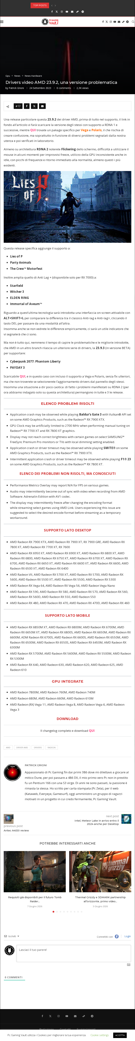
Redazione (46, 1029)
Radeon (52, 747)
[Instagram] (62, 11)
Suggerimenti (86, 1029)
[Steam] (77, 11)
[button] (51, 5)
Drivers (38, 747)
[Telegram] (83, 11)
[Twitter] (57, 11)
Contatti (65, 1029)
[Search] (133, 22)
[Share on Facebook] (27, 106)
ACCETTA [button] (120, 1035)
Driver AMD (22, 747)
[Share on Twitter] (34, 106)
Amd (8, 747)
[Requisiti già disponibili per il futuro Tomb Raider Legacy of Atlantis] (35, 871)
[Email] (72, 11)
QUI (33, 130)
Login (127, 936)
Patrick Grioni (16, 88)
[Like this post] (19, 106)
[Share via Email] (42, 106)
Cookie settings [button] (100, 1035)
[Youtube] (67, 11)
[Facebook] (52, 11)
